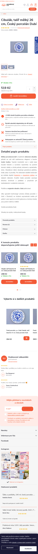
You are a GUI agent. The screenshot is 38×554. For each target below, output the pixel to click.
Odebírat (27, 409)
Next (35, 244)
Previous (32, 244)
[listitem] (18, 323)
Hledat (32, 9)
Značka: (10, 109)
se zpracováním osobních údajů (18, 414)
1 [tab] (17, 289)
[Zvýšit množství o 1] (34, 88)
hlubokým (17, 175)
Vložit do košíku (20, 96)
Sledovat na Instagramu (16, 482)
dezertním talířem (29, 175)
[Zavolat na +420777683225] (24, 5)
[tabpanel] (9, 268)
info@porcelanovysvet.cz (7, 1)
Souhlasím (28, 549)
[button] (3, 323)
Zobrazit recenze (12, 361)
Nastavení (9, 548)
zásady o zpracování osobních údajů (24, 543)
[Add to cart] (26, 338)
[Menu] (35, 4)
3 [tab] (20, 289)
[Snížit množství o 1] (34, 90)
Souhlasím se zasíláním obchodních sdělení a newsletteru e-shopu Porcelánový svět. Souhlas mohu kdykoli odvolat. (20, 420)
